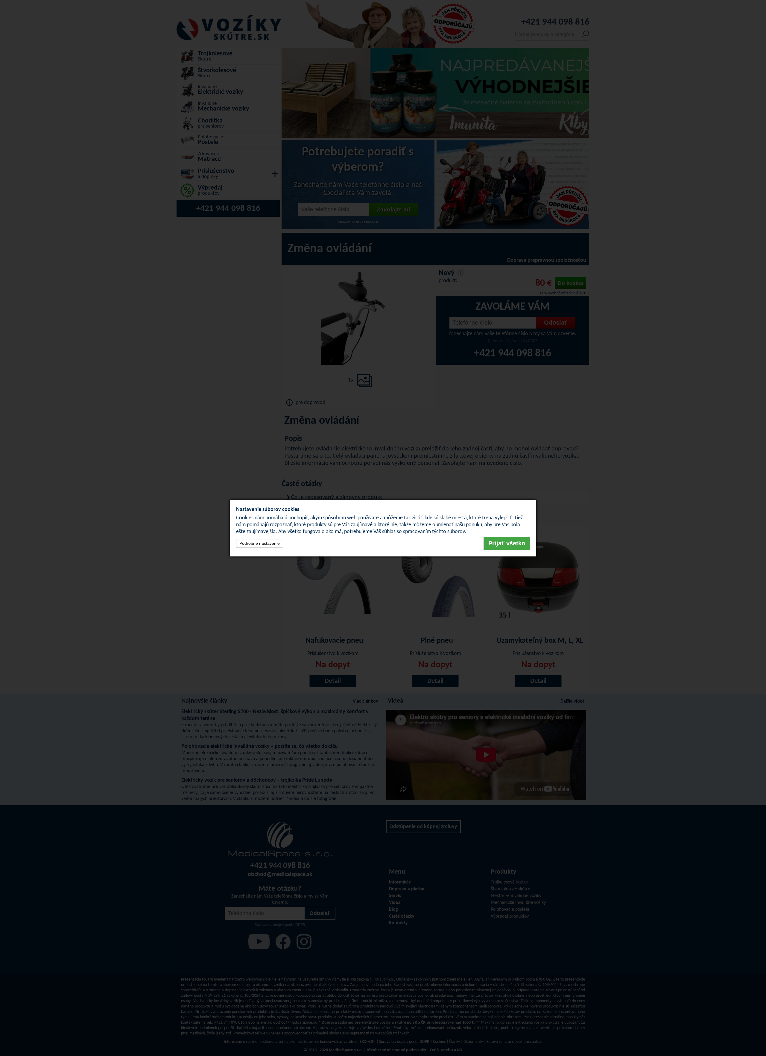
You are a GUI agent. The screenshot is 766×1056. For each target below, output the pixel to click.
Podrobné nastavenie (259, 543)
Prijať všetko (506, 543)
